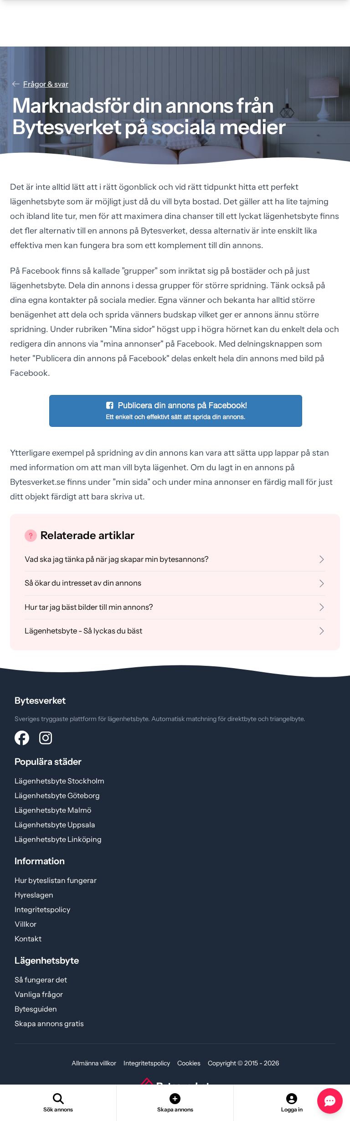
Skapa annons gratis (49, 1023)
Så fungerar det (41, 979)
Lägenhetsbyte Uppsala (55, 824)
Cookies (189, 1063)
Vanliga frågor (39, 994)
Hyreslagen (34, 894)
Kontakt (28, 938)
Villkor (25, 924)
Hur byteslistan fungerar (56, 880)
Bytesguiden (36, 1008)
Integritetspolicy (42, 909)
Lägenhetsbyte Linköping (58, 839)
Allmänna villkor (94, 1063)
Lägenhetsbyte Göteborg (57, 795)
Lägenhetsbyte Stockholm (59, 780)
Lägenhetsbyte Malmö (53, 810)
